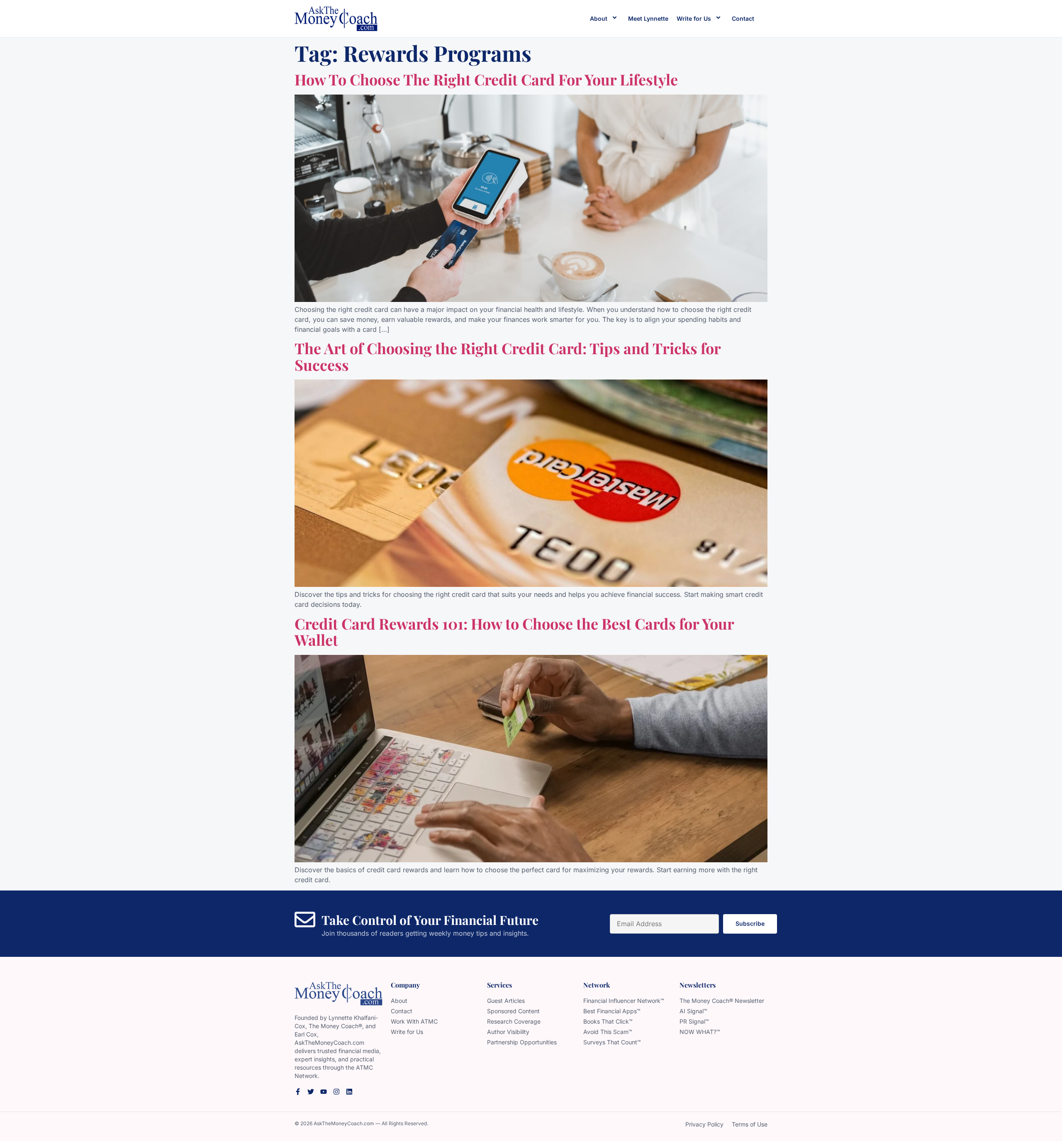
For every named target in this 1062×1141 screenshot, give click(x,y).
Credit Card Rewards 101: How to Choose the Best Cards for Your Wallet (514, 631)
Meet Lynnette (648, 18)
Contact (743, 18)
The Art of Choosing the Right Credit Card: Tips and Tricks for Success (508, 356)
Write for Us (694, 18)
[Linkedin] (349, 1091)
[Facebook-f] (298, 1091)
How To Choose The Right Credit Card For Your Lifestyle (486, 79)
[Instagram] (336, 1091)
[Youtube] (323, 1091)
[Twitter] (310, 1091)
